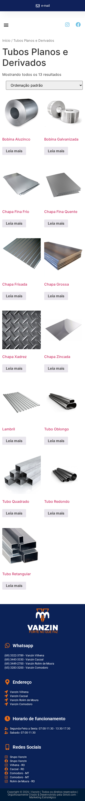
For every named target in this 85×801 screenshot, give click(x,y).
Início (6, 41)
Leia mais (14, 151)
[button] (6, 25)
